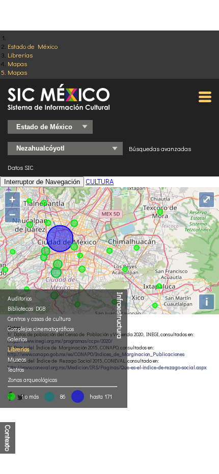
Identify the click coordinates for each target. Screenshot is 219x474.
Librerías (20, 54)
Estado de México (33, 46)
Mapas (17, 63)
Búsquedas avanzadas (160, 148)
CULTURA (100, 181)
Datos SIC (21, 167)
